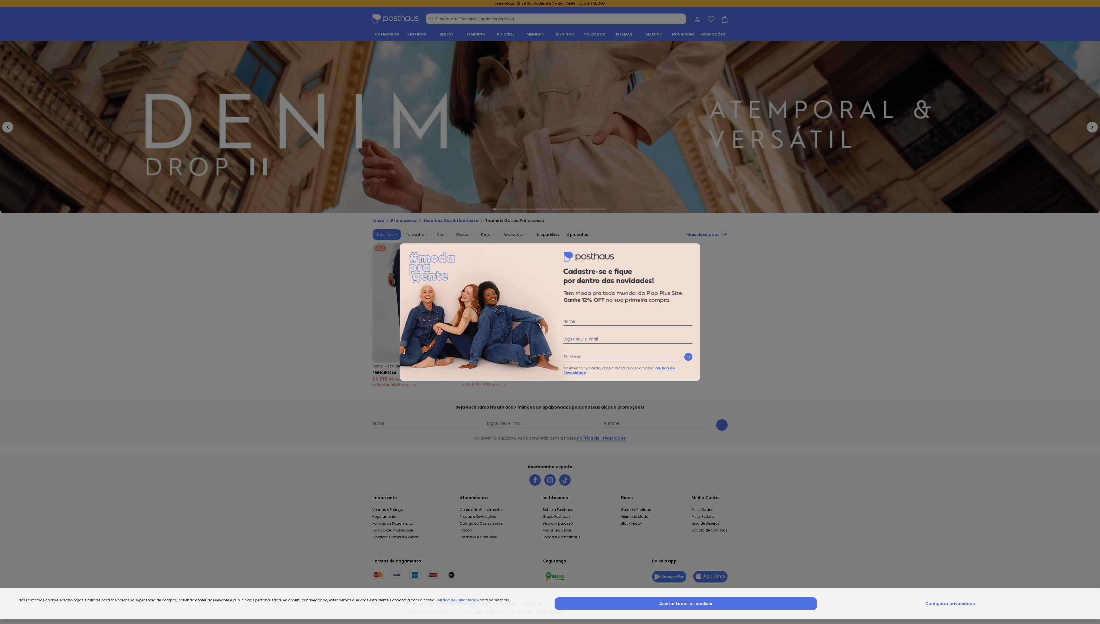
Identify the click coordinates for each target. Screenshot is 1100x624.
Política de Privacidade (457, 600)
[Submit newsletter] (688, 357)
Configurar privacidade (950, 604)
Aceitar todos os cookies (685, 604)
